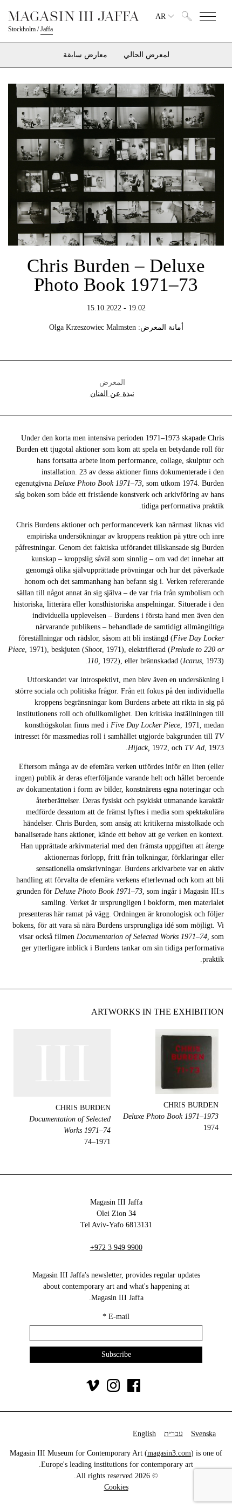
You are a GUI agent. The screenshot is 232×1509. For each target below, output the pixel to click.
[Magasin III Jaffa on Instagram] (113, 1389)
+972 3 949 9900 (116, 1247)
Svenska (203, 1434)
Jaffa (46, 29)
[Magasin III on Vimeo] (92, 1389)
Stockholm (22, 29)
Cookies (116, 1487)
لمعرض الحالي (146, 55)
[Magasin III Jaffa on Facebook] (133, 1389)
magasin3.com (169, 1453)
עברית (173, 1434)
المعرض (112, 382)
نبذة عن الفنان (112, 394)
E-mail (116, 1317)
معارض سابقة (85, 55)
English (144, 1434)
